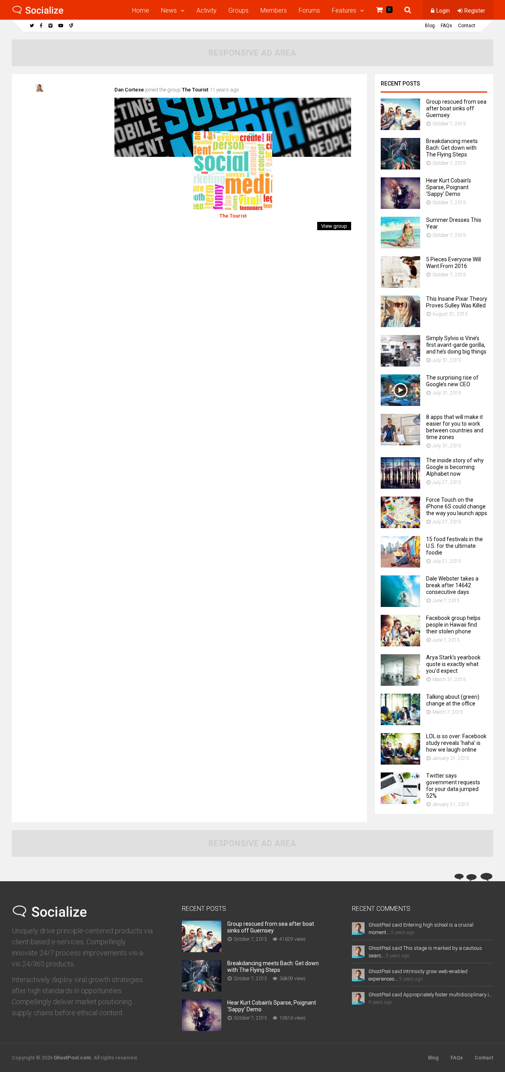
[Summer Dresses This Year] (400, 246)
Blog (430, 25)
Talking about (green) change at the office (452, 700)
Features (344, 10)
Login (443, 10)
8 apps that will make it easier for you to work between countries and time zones (454, 427)
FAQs (446, 25)
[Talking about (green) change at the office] (400, 723)
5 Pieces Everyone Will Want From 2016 (453, 262)
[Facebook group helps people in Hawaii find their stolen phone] (400, 644)
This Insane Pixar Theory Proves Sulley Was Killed (456, 302)
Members (273, 10)
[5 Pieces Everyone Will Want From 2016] (400, 285)
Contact (466, 25)
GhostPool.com (72, 1058)
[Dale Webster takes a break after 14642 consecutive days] (400, 605)
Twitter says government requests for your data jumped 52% (453, 785)
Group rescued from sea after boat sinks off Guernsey (456, 108)
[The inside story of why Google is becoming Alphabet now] (400, 486)
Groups (238, 10)
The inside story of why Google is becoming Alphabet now (455, 467)
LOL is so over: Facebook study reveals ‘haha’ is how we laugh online (456, 743)
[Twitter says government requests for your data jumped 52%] (400, 802)
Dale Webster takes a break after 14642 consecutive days (452, 585)
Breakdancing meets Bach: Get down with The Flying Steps (452, 148)
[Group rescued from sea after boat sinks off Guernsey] (400, 128)
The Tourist (195, 90)
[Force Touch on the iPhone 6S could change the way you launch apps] (400, 526)
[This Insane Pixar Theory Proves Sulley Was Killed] (400, 325)
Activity (206, 10)
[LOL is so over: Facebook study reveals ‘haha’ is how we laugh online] (400, 762)
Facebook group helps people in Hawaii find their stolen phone (453, 625)
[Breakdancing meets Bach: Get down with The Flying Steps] (400, 167)
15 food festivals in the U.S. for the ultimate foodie (454, 546)
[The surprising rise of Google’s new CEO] (400, 404)
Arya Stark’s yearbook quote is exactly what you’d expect (453, 664)
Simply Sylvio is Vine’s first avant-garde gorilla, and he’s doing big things (456, 345)
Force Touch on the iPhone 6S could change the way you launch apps (456, 506)
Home (140, 10)
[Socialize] (38, 12)
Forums (309, 10)
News (169, 10)
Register (474, 10)
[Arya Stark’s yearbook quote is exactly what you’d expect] (400, 683)
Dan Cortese (129, 90)
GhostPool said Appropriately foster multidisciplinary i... (430, 995)
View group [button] (334, 226)
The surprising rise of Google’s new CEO (452, 380)
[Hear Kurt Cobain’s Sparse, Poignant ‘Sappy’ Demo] (400, 206)
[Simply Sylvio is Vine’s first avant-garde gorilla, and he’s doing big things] (400, 364)
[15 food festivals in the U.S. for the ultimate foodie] (400, 565)
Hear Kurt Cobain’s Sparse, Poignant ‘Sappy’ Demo (448, 187)
